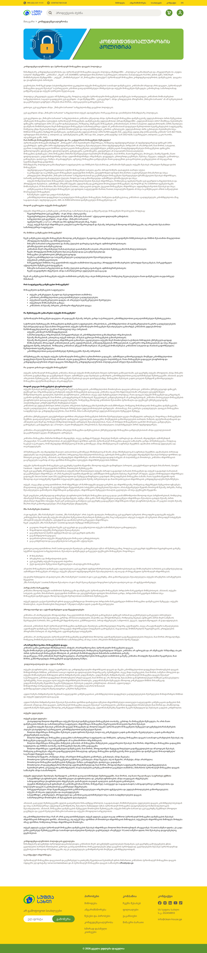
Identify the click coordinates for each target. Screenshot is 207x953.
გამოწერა (63, 919)
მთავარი (29, 21)
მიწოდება (90, 903)
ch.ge (79, 99)
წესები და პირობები (97, 916)
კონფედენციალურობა (53, 21)
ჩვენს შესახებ (132, 903)
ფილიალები (130, 909)
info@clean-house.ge (170, 919)
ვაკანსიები (130, 916)
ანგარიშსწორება (95, 909)
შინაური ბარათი (133, 922)
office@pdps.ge (126, 863)
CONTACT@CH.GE (59, 3)
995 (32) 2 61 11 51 (35, 3)
